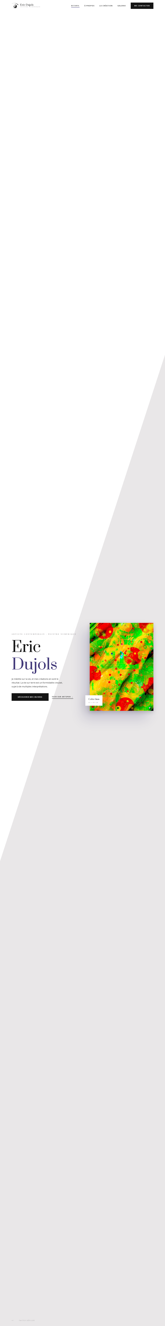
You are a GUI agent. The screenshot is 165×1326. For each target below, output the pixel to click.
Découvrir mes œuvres (30, 697)
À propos (89, 6)
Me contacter (142, 6)
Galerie (122, 6)
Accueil (75, 6)
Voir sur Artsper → (62, 697)
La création (106, 6)
